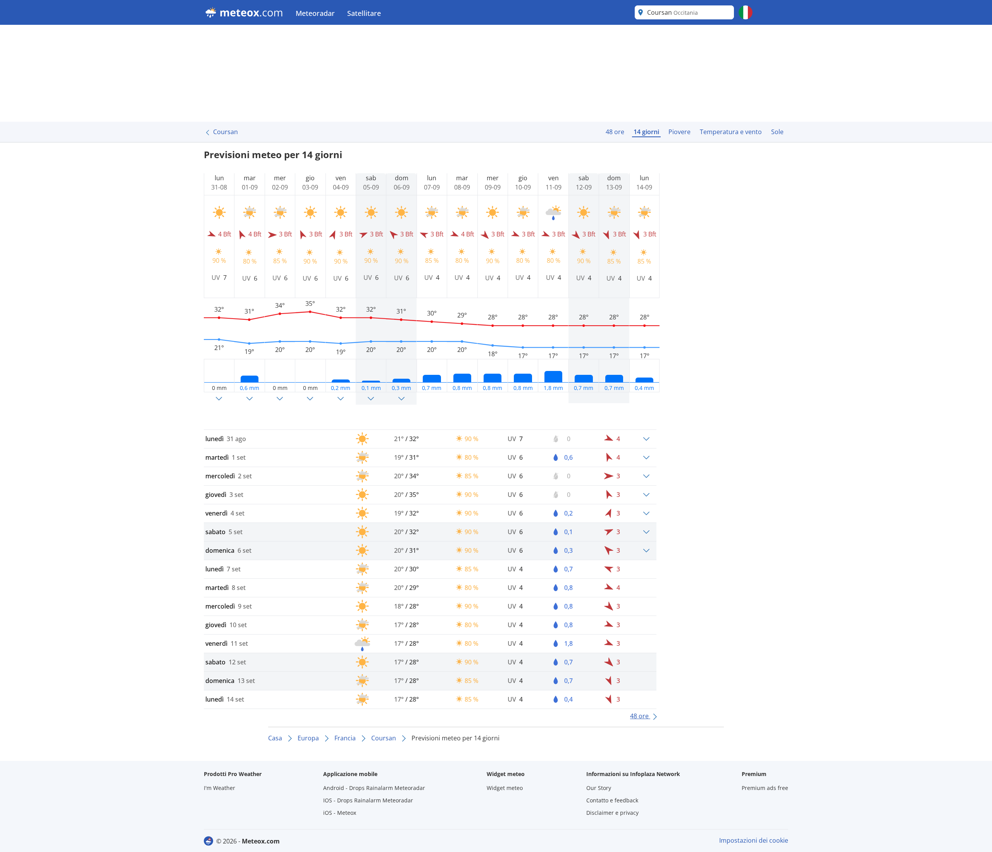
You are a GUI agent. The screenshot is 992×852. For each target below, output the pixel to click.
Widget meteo (505, 788)
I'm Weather (219, 788)
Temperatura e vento (731, 132)
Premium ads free (765, 788)
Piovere (679, 132)
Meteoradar (315, 13)
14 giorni (646, 132)
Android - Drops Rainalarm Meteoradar (374, 788)
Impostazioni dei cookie (753, 840)
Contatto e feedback (612, 800)
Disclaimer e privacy (612, 812)
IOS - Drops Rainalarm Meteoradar (368, 800)
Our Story (598, 788)
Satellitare (364, 13)
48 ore (615, 132)
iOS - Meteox (339, 812)
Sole (777, 132)
